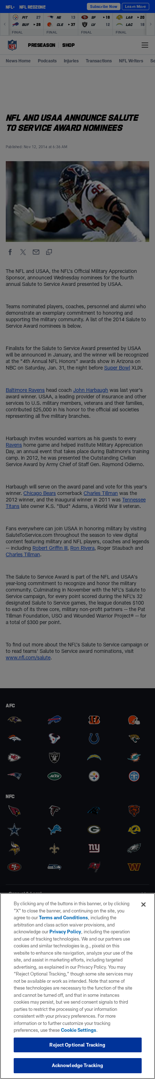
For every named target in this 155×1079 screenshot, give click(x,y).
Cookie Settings (78, 1030)
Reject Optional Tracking (77, 1045)
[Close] (143, 904)
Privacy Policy (65, 931)
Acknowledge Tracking (77, 1065)
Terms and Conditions (63, 917)
